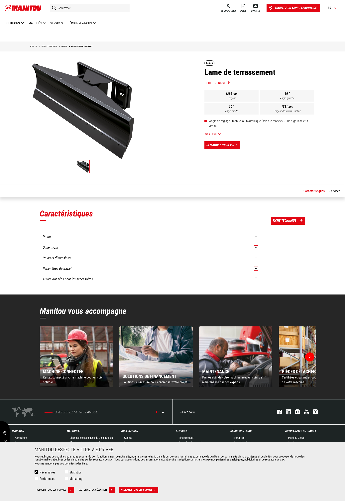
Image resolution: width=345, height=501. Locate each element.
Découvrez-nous (241, 431)
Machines (73, 431)
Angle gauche (287, 98)
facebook (277, 411)
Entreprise (239, 437)
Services (181, 431)
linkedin (286, 411)
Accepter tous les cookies (136, 489)
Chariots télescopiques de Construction (91, 437)
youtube (304, 411)
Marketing (75, 479)
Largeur (232, 98)
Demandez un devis (220, 145)
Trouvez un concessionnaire (296, 8)
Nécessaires (47, 472)
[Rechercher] (53, 8)
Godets (128, 437)
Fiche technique (214, 82)
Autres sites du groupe (300, 431)
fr (158, 412)
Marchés (18, 431)
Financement (186, 437)
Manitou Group (296, 437)
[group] (76, 356)
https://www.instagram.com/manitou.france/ (295, 411)
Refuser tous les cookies (51, 489)
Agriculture (21, 437)
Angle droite (231, 111)
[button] (309, 357)
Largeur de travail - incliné (287, 111)
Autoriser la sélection (93, 489)
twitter (313, 411)
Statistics (75, 472)
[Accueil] (23, 8)
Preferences (47, 479)
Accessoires (129, 431)
